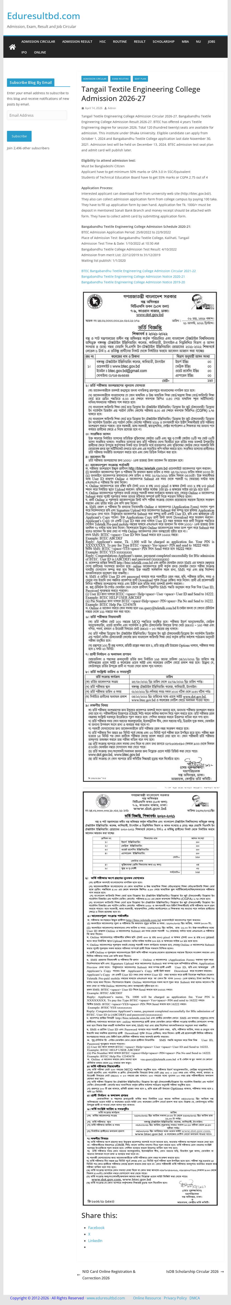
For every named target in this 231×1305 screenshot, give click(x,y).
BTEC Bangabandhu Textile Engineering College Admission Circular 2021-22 (138, 271)
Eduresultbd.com (43, 15)
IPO (24, 52)
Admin (112, 108)
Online (40, 52)
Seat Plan (140, 78)
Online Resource (147, 1298)
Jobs (211, 41)
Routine (120, 41)
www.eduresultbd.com (106, 1298)
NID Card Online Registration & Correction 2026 (109, 1274)
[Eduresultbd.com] (12, 47)
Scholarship (164, 41)
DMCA (194, 1298)
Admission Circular (38, 41)
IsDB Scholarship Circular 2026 (192, 1271)
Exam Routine (120, 78)
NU (198, 41)
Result (140, 41)
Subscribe (19, 136)
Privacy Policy (175, 1298)
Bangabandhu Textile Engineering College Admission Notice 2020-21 (133, 276)
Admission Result (77, 41)
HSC (102, 41)
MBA (185, 41)
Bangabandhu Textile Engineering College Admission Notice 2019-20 (133, 282)
